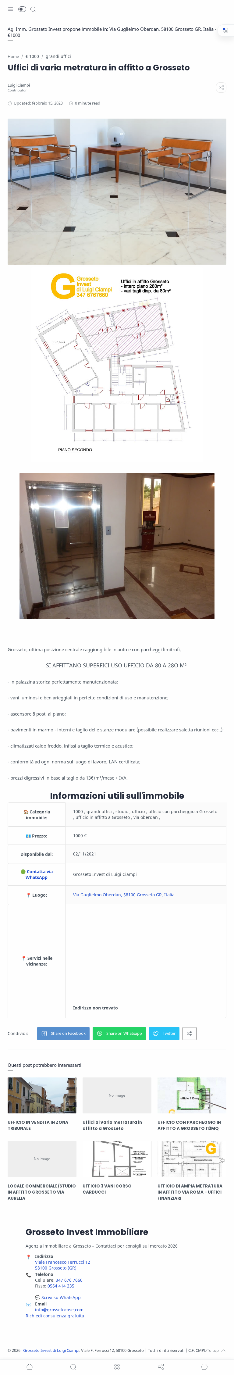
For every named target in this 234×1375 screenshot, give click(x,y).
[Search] (33, 9)
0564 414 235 (61, 1286)
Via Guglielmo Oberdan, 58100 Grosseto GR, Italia (124, 895)
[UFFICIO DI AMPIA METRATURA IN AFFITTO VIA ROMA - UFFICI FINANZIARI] (192, 1159)
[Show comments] (204, 1366)
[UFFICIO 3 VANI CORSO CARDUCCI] (117, 1159)
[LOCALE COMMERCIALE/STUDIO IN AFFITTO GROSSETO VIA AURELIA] (42, 1159)
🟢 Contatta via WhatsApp (36, 874)
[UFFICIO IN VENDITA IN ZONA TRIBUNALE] (42, 1095)
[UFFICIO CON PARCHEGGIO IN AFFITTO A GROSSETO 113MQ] (192, 1095)
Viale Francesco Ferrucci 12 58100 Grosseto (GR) (62, 1265)
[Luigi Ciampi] (19, 85)
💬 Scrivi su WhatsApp (58, 1297)
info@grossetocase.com (59, 1309)
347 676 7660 (69, 1280)
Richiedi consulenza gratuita (55, 1316)
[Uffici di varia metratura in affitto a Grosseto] (117, 1095)
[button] (22, 9)
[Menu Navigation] (11, 9)
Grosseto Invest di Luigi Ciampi (51, 1350)
